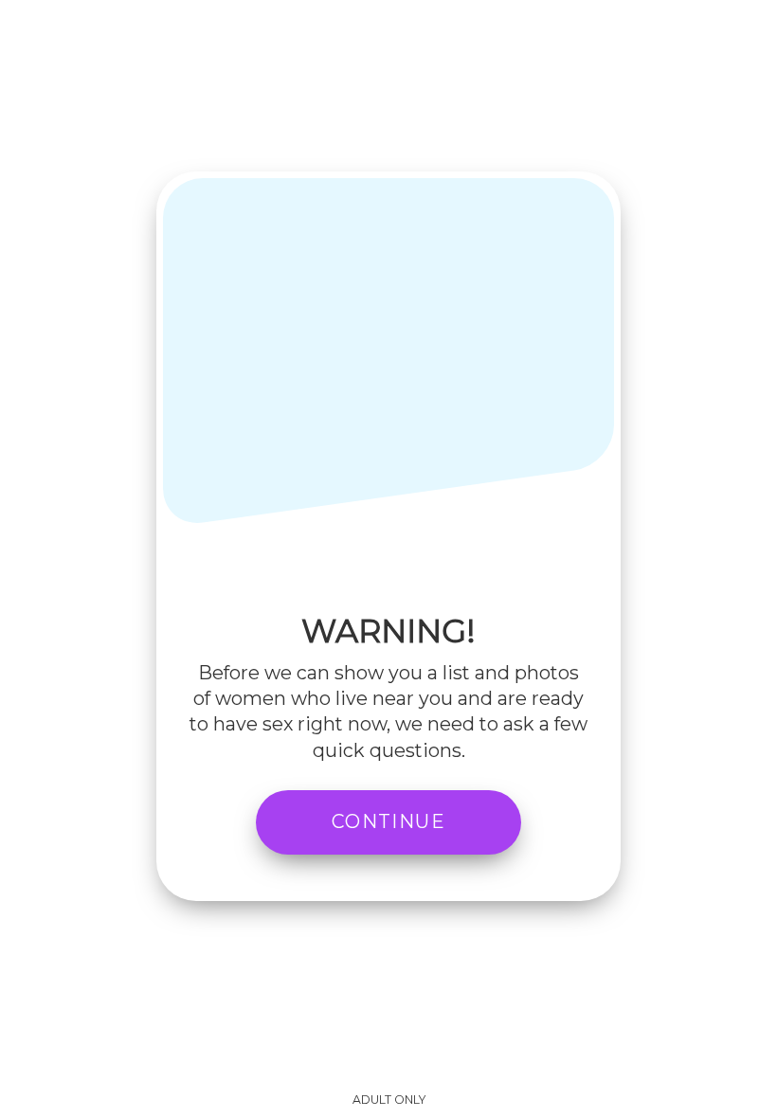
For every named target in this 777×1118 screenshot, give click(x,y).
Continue (388, 821)
